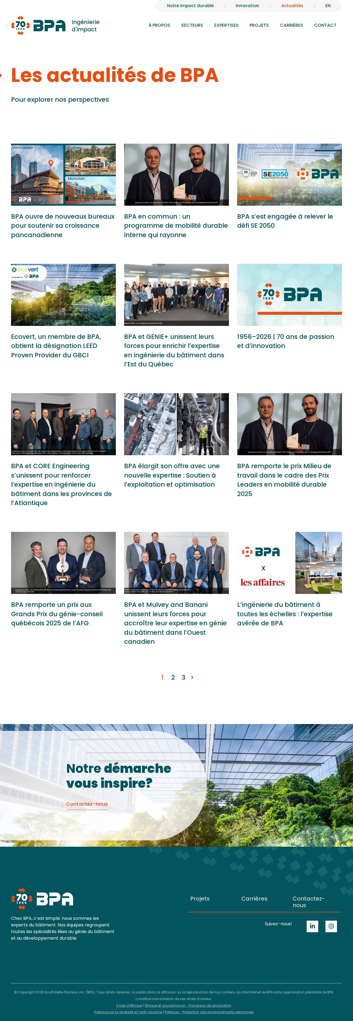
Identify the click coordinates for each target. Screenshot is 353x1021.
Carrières (254, 898)
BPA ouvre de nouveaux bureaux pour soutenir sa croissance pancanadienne (62, 225)
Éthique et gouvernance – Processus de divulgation (188, 1005)
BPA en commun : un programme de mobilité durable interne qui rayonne (176, 225)
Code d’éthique (129, 1005)
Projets (259, 25)
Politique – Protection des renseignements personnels (209, 1012)
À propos (159, 25)
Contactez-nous (309, 902)
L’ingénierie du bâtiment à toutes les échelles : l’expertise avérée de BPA (285, 614)
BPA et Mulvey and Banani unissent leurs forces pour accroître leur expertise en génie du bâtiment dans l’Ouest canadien (175, 623)
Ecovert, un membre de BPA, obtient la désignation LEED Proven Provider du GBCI (56, 346)
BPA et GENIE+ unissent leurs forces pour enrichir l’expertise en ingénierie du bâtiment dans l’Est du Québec (174, 350)
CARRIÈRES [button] (291, 25)
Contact (325, 25)
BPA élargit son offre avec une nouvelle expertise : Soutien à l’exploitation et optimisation (172, 475)
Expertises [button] (226, 25)
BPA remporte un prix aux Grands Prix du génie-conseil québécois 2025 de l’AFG (57, 614)
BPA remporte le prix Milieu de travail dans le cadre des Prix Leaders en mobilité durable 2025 (284, 480)
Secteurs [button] (192, 25)
